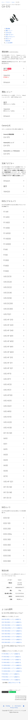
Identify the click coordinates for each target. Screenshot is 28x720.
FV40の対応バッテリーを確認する (10, 674)
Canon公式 (8, 32)
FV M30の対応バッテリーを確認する (11, 662)
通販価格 (7, 28)
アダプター (8, 2)
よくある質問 (8, 42)
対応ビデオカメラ (10, 36)
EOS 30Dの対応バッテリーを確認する (12, 631)
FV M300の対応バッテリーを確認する (12, 671)
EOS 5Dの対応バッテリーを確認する (11, 619)
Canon (13, 2)
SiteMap (7, 706)
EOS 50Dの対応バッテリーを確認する (12, 636)
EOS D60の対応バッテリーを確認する (12, 642)
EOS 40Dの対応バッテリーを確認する (12, 633)
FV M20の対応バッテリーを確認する (11, 659)
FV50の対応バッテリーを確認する (11, 677)
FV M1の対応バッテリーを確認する (11, 654)
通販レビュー (8, 30)
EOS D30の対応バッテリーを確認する (12, 639)
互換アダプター (9, 34)
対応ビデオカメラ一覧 (14, 682)
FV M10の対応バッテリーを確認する (11, 656)
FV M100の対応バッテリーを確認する (11, 665)
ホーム (3, 2)
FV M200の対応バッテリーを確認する (12, 668)
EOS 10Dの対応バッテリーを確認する (11, 622)
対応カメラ (8, 38)
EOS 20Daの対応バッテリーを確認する (12, 628)
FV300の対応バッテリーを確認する (11, 679)
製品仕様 (7, 40)
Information (17, 706)
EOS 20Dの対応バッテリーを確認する (12, 625)
